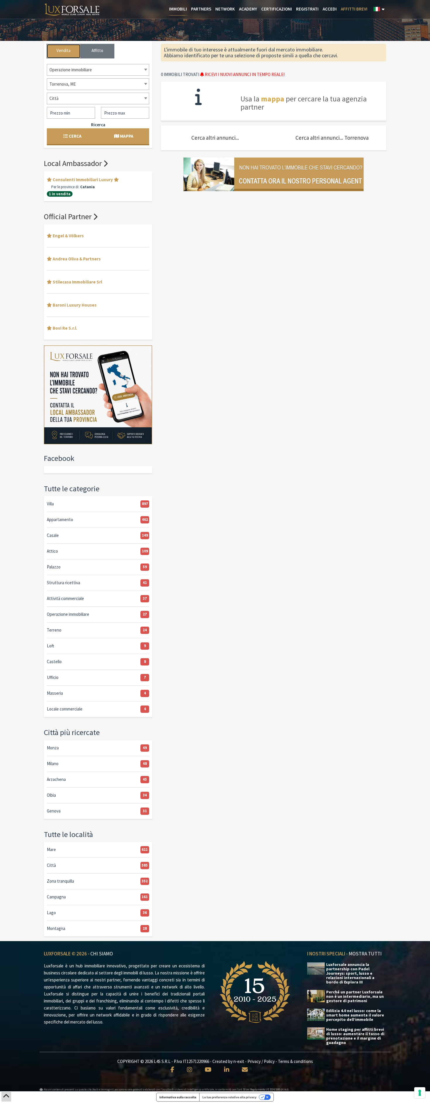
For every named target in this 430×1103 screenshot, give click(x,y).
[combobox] (98, 70)
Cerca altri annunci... (215, 137)
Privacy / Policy (261, 1061)
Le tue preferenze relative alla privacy (229, 1097)
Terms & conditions (295, 1061)
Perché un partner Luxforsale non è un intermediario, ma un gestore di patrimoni (355, 996)
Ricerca (98, 124)
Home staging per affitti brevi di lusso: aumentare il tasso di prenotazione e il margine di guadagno (355, 1036)
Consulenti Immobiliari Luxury (83, 179)
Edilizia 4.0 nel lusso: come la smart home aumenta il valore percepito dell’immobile (355, 1015)
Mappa (126, 136)
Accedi (330, 9)
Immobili (178, 9)
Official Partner (68, 216)
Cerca (75, 136)
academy (248, 9)
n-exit (238, 1061)
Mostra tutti (365, 953)
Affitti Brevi (354, 9)
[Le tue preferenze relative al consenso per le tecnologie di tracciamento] (419, 1092)
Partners (201, 9)
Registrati (307, 9)
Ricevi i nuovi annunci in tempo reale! (244, 74)
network (225, 9)
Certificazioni (276, 9)
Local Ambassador (73, 163)
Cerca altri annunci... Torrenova (332, 137)
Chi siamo (101, 953)
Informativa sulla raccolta (177, 1097)
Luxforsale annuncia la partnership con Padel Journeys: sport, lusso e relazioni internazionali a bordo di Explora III (350, 973)
